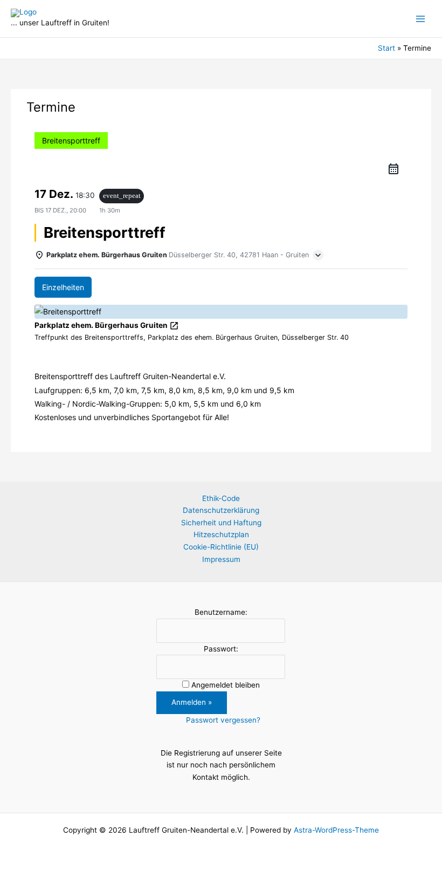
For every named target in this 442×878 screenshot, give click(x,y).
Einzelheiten (63, 287)
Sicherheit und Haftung (221, 522)
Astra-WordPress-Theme (336, 830)
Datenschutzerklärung (221, 510)
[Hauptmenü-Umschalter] (421, 19)
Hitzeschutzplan (221, 534)
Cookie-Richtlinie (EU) (221, 547)
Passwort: (221, 648)
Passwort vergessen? (223, 720)
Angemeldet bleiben (225, 685)
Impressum (221, 559)
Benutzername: (221, 612)
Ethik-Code (221, 498)
